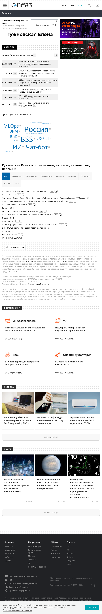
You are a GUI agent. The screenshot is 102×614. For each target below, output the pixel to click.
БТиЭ (40, 134)
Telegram (71, 560)
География (85, 176)
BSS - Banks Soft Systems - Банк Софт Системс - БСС (25, 191)
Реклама (55, 550)
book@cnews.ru (42, 284)
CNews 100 (7, 151)
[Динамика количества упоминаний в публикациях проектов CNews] (56, 55)
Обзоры (8, 557)
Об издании (56, 546)
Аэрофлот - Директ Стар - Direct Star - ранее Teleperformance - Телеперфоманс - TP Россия (43, 198)
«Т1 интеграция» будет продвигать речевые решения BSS (34, 90)
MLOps (11, 126)
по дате (5, 55)
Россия (36, 129)
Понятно (92, 607)
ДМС (14, 140)
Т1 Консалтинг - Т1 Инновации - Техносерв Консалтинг (27, 214)
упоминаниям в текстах (22, 55)
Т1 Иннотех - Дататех (12, 238)
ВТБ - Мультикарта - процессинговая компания (24, 228)
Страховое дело (34, 123)
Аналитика (10, 550)
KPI (27, 134)
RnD (14, 136)
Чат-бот (37, 147)
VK (68, 550)
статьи (64, 261)
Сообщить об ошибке (18, 587)
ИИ (17, 147)
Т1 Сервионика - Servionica (14, 204)
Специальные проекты (34, 551)
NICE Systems (8, 221)
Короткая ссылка (16, 247)
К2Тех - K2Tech (9, 194)
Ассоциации (31, 176)
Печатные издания (37, 567)
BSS (26, 139)
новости (29, 261)
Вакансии (55, 553)
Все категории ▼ (47, 25)
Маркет (31, 556)
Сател (4, 208)
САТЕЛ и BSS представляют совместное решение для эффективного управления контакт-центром (37, 73)
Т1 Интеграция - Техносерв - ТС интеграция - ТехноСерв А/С (30, 224)
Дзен (69, 564)
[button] (89, 5)
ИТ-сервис (45, 123)
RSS (10, 580)
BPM (13, 131)
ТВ (29, 563)
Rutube (70, 557)
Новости (9, 546)
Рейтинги (9, 553)
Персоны (72, 176)
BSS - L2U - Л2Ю (9, 234)
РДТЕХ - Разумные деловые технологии (20, 211)
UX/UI (43, 138)
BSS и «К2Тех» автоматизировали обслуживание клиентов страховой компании (34, 64)
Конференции (34, 546)
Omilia (5, 218)
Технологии (46, 176)
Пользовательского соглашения (17, 610)
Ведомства (17, 176)
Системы (60, 176)
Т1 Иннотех (7, 231)
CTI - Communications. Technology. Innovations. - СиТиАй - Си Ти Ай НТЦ (35, 201)
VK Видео (71, 553)
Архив (8, 560)
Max (68, 546)
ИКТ (6, 176)
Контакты (55, 557)
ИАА (17, 183)
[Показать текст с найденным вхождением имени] (34, 55)
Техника (32, 559)
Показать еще (51, 437)
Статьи (7, 183)
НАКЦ (33, 134)
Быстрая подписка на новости (23, 576)
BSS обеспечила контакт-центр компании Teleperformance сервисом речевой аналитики (37, 82)
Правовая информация (19, 590)
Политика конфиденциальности (23, 583)
